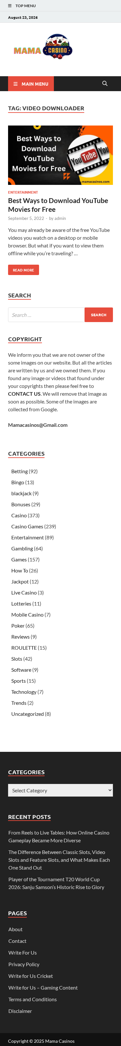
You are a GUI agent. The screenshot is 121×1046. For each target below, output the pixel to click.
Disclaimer (20, 1011)
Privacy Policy (23, 964)
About (15, 929)
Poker (18, 625)
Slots (16, 658)
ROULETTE (24, 647)
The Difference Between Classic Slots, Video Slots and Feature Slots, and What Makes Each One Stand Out (59, 860)
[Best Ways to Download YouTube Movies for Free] (60, 156)
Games (19, 559)
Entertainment (23, 192)
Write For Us (22, 952)
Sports (18, 681)
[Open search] (105, 83)
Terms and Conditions (32, 999)
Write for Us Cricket (30, 976)
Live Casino (24, 592)
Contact (17, 941)
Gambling (22, 548)
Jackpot (20, 581)
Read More (21, 268)
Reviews (20, 636)
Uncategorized (27, 714)
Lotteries (21, 603)
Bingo (17, 482)
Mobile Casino (27, 614)
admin (60, 218)
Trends (18, 703)
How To (19, 570)
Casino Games (27, 526)
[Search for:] (60, 314)
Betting (19, 471)
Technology (23, 692)
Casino (19, 515)
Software (21, 670)
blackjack (21, 493)
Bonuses (20, 504)
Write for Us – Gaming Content (43, 987)
